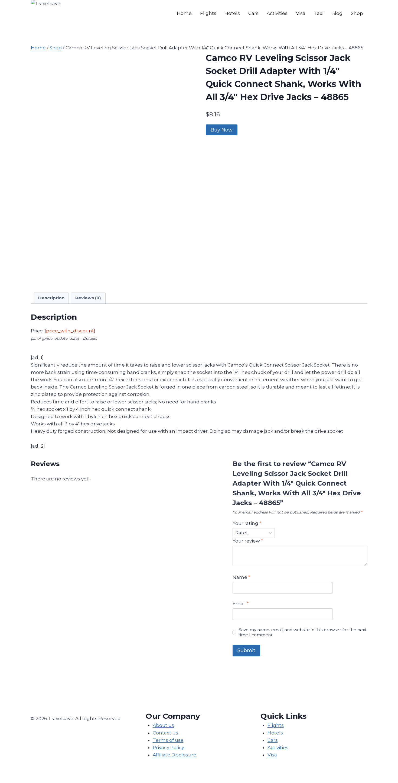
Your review (248, 541)
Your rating (247, 523)
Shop (357, 13)
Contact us (165, 733)
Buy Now (222, 130)
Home (184, 13)
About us (163, 725)
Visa (300, 13)
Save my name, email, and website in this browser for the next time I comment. (303, 632)
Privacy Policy (168, 747)
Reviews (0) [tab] (88, 297)
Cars (253, 13)
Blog (336, 13)
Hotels (232, 13)
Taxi (318, 13)
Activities (277, 13)
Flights (208, 13)
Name (241, 577)
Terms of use (168, 740)
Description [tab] (51, 297)
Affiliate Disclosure (174, 755)
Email (241, 603)
